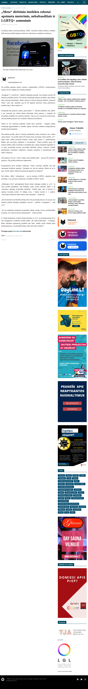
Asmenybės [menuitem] (51, 2)
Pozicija (75, 478)
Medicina (61, 484)
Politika (75, 475)
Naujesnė (4, 239)
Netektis (69, 509)
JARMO (4, 2)
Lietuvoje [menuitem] (13, 2)
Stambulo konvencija (77, 498)
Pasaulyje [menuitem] (22, 2)
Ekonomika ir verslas (71, 492)
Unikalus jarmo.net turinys (65, 481)
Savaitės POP (65, 143)
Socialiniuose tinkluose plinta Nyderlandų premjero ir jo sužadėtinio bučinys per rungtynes (72, 107)
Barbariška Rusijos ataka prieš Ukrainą (68, 503)
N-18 (66, 512)
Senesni (52, 239)
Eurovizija (82, 506)
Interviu (81, 492)
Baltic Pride (74, 506)
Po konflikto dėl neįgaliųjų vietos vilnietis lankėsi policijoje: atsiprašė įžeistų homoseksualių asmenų (72, 82)
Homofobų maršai (63, 506)
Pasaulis (69, 475)
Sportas (67, 498)
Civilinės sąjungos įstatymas (66, 486)
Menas (76, 481)
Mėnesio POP (79, 143)
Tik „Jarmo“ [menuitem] (61, 2)
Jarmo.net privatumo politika (65, 671)
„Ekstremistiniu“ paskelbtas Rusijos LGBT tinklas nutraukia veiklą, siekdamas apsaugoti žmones (76, 202)
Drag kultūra (77, 509)
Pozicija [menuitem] (43, 2)
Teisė (69, 478)
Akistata (82, 475)
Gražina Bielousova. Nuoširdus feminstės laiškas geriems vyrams (72, 115)
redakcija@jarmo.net (77, 133)
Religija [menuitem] (71, 2)
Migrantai (61, 509)
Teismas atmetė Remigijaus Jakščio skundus (70, 121)
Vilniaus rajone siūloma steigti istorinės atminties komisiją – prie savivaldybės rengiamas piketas (72, 100)
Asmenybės (62, 478)
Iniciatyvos (77, 489)
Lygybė (61, 498)
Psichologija (77, 495)
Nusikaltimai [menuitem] (33, 2)
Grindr (60, 512)
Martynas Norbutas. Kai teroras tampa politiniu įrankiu (77, 212)
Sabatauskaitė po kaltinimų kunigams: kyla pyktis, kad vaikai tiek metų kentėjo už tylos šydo (77, 191)
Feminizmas (69, 484)
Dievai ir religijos (79, 484)
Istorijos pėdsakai (63, 501)
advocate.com (17, 231)
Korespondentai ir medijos (19, 8)
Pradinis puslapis (6, 8)
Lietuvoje (61, 475)
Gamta (72, 512)
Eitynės (61, 492)
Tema (20, 235)
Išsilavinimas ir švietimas (65, 495)
